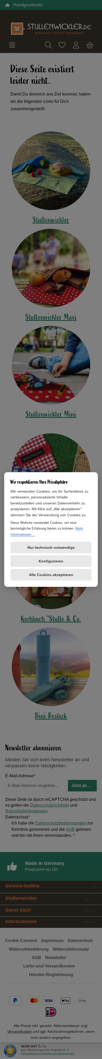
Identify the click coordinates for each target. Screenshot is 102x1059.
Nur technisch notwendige (51, 547)
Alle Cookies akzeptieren (51, 575)
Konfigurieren (51, 561)
